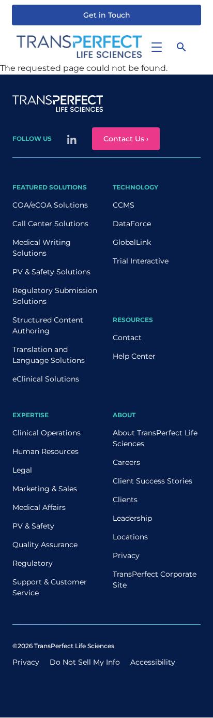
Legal (22, 470)
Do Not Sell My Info (85, 662)
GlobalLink (132, 242)
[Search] (181, 46)
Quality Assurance (45, 544)
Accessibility (152, 662)
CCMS (123, 205)
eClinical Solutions (45, 379)
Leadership (132, 518)
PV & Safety (33, 526)
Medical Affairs (39, 507)
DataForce (132, 223)
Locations (130, 536)
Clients (125, 499)
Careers (126, 462)
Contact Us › (125, 138)
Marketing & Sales (44, 488)
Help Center (134, 356)
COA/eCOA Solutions (50, 205)
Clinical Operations (46, 432)
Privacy (126, 555)
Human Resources (45, 451)
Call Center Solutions (50, 223)
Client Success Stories (152, 481)
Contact (127, 337)
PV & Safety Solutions (51, 271)
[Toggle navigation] (157, 46)
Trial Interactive (141, 261)
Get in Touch (106, 15)
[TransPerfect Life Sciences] (79, 46)
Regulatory (32, 563)
